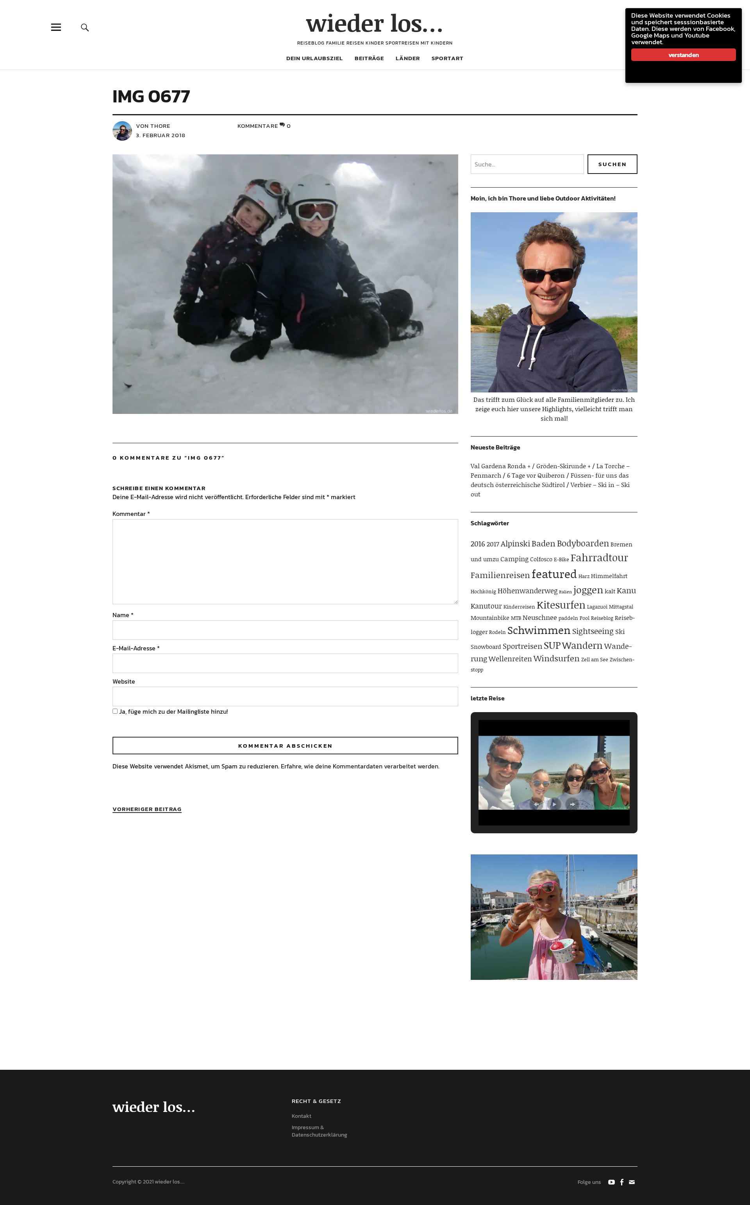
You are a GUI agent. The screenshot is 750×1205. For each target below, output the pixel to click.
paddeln (568, 617)
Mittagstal (621, 606)
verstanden (683, 54)
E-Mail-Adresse (136, 648)
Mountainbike (490, 617)
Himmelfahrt (609, 575)
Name (123, 615)
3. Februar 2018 (161, 135)
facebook (622, 1181)
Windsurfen (557, 658)
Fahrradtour (599, 557)
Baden (543, 543)
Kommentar (131, 513)
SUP (552, 645)
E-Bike (561, 559)
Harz (584, 576)
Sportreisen (522, 646)
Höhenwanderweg (527, 590)
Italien (565, 592)
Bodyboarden (583, 543)
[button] (536, 804)
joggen (588, 589)
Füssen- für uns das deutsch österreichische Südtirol (550, 480)
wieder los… (375, 22)
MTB (516, 617)
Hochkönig (483, 591)
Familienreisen (500, 575)
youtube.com (612, 1181)
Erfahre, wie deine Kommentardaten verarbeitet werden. (360, 766)
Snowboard (486, 646)
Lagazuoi (597, 606)
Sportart (448, 58)
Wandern (582, 645)
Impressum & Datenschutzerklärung (319, 1131)
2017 (493, 543)
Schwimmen (539, 629)
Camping (514, 558)
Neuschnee (540, 617)
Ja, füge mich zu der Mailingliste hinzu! (173, 711)
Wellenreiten (510, 659)
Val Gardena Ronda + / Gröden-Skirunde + (531, 465)
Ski (620, 631)
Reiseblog (602, 617)
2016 (478, 543)
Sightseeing (593, 630)
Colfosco (541, 559)
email (632, 1181)
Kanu (626, 590)
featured (554, 574)
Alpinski (515, 543)
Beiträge (369, 58)
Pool (584, 617)
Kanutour (486, 606)
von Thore (153, 125)
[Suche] (84, 27)
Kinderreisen (519, 606)
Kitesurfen (561, 605)
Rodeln (497, 632)
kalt (610, 591)
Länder (408, 58)
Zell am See (594, 659)
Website (123, 681)
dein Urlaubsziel (314, 58)
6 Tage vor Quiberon (536, 475)
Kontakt (301, 1116)
